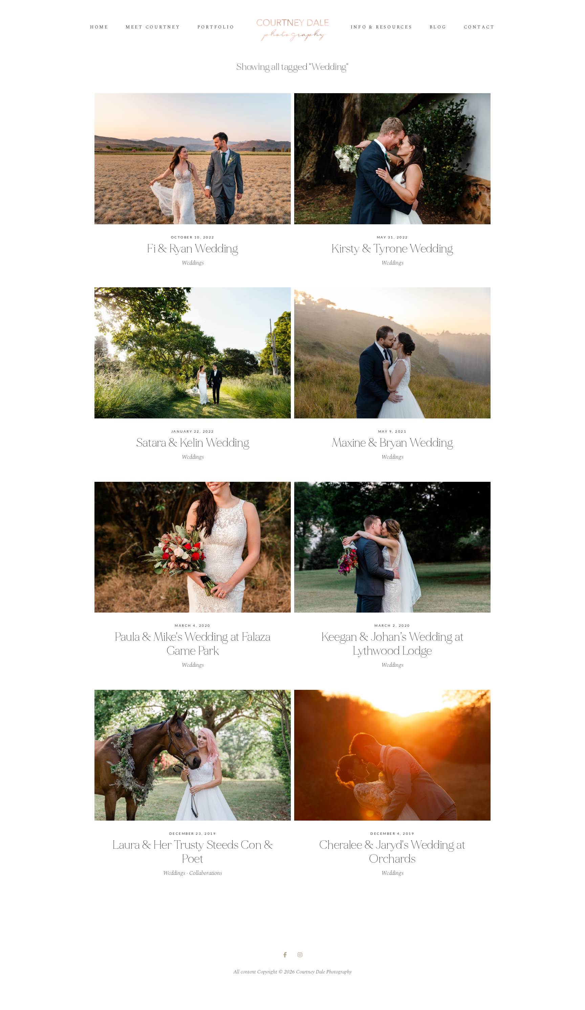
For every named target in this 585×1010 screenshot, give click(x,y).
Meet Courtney (153, 27)
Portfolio (216, 27)
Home (99, 27)
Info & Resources (382, 27)
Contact (479, 27)
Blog (438, 27)
